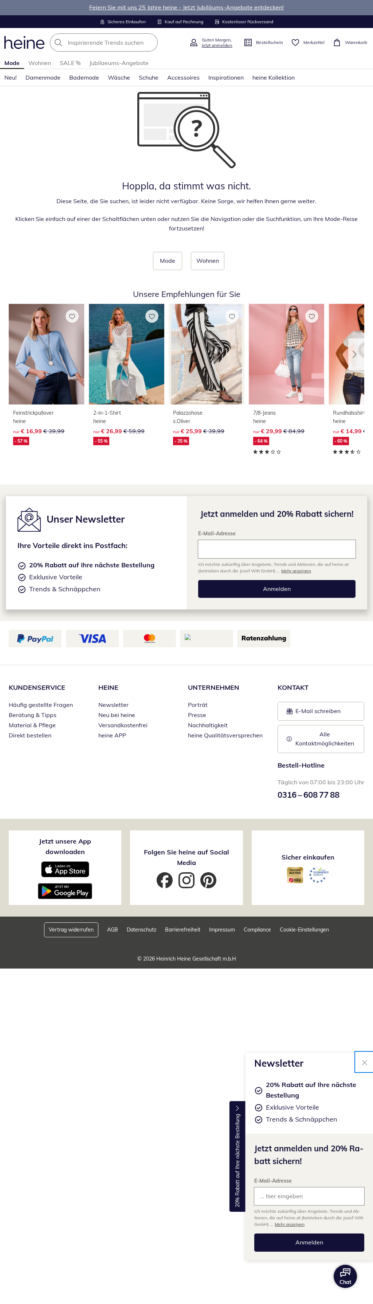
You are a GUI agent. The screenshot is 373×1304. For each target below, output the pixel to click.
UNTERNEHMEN (213, 687)
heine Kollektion (273, 77)
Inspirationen (226, 77)
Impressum (222, 929)
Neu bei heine (116, 715)
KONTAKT (293, 687)
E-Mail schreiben (314, 713)
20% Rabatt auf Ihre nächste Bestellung (237, 1160)
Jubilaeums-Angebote (119, 63)
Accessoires (183, 77)
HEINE (108, 687)
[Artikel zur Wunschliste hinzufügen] (72, 316)
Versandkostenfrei (123, 725)
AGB (112, 929)
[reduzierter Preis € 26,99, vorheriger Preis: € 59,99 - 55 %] (127, 354)
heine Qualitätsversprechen (225, 735)
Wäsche (119, 77)
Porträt (198, 704)
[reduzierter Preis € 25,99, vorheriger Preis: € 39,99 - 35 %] (206, 354)
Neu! (10, 77)
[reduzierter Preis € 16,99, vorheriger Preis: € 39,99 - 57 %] (47, 354)
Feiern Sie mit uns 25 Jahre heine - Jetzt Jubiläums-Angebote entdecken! (186, 7)
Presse (197, 715)
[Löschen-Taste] (150, 42)
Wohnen (39, 63)
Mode (12, 63)
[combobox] (117, 42)
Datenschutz (141, 929)
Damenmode (42, 77)
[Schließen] (364, 1062)
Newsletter (113, 704)
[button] (356, 354)
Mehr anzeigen (290, 1224)
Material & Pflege (32, 725)
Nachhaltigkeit (208, 725)
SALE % (70, 63)
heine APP (112, 735)
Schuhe (148, 77)
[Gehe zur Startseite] (24, 42)
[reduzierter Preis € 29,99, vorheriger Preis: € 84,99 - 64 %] (287, 354)
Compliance (257, 929)
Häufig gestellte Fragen (41, 704)
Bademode (84, 77)
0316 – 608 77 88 (308, 795)
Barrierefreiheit (182, 929)
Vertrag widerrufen (71, 929)
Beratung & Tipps (32, 715)
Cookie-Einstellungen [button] (304, 929)
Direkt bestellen (30, 735)
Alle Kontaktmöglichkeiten (324, 739)
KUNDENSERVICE (37, 687)
